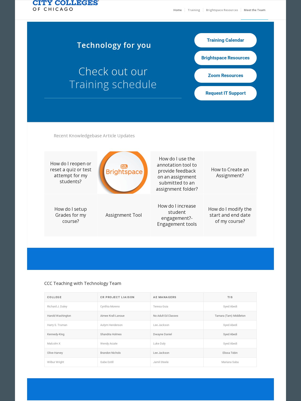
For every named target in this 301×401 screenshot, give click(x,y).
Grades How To (113, 77)
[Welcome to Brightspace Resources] (66, 10)
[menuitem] (178, 10)
